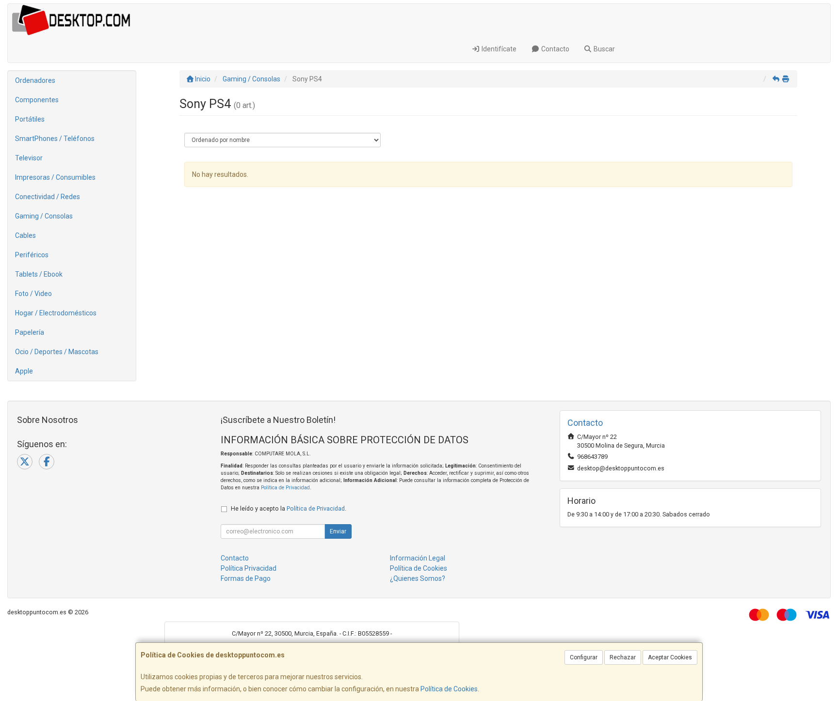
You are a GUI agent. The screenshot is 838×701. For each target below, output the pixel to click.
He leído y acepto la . (288, 508)
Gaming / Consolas (44, 216)
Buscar (603, 49)
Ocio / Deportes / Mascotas (56, 352)
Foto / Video (33, 293)
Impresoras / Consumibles (55, 177)
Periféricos (31, 255)
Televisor (29, 158)
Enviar (338, 531)
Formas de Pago (246, 578)
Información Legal (417, 558)
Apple (24, 371)
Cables (25, 235)
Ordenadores (35, 80)
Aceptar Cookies (670, 657)
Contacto (554, 49)
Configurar (583, 657)
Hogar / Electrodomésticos (56, 313)
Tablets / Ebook (39, 274)
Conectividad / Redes (47, 197)
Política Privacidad (248, 568)
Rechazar (623, 657)
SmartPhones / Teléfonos (55, 138)
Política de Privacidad (285, 487)
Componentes (37, 100)
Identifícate (498, 49)
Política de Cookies (449, 689)
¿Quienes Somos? (417, 578)
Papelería (29, 332)
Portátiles (30, 119)
